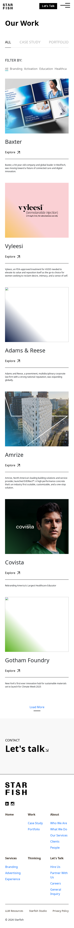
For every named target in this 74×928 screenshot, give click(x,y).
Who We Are (58, 823)
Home (9, 814)
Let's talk (26, 748)
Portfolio (59, 42)
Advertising (13, 873)
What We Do (58, 829)
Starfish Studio (38, 911)
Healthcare (62, 69)
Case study (30, 42)
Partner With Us (59, 875)
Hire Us (55, 867)
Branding (16, 69)
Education (46, 69)
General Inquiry (55, 892)
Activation (31, 69)
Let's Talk (57, 858)
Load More (37, 707)
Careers (55, 883)
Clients (54, 841)
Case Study (35, 823)
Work (31, 814)
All (8, 42)
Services (11, 858)
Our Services (59, 835)
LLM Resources (14, 911)
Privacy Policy (61, 911)
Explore (10, 152)
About (54, 814)
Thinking (34, 858)
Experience (12, 879)
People (55, 848)
